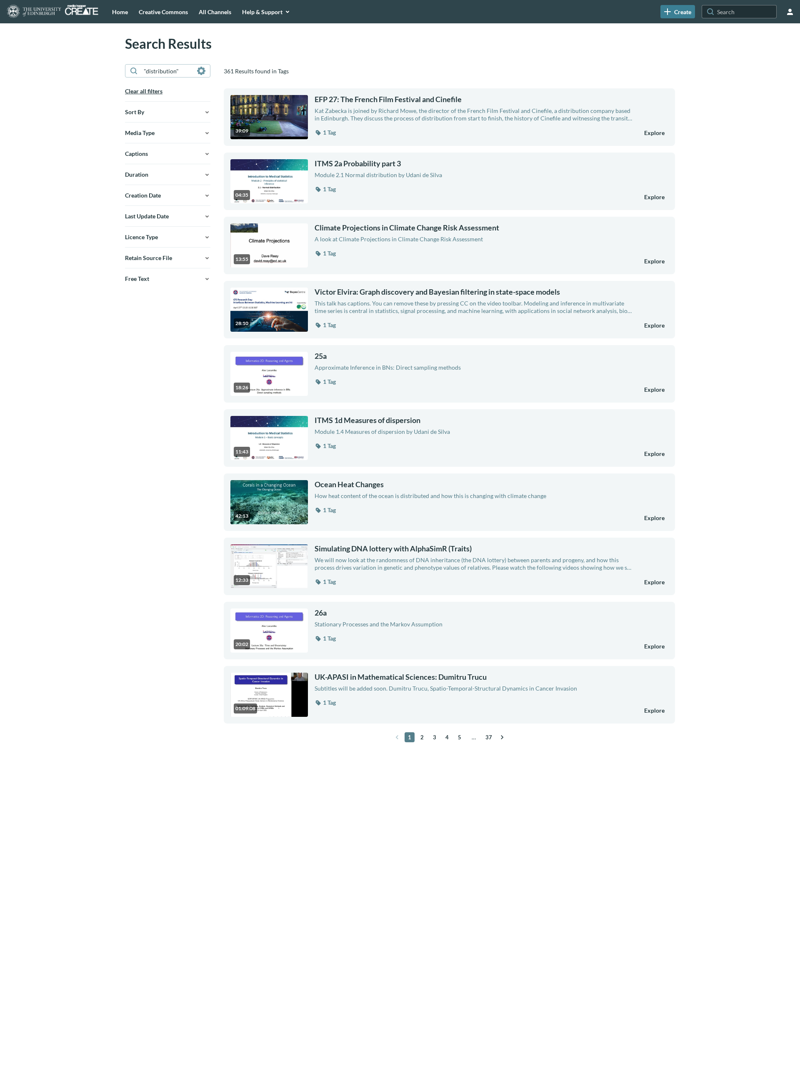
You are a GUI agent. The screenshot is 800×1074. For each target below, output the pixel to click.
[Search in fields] (201, 71)
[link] (677, 11)
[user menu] (790, 11)
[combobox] (167, 71)
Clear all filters (143, 91)
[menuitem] (120, 11)
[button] (325, 132)
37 (488, 737)
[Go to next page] (502, 737)
